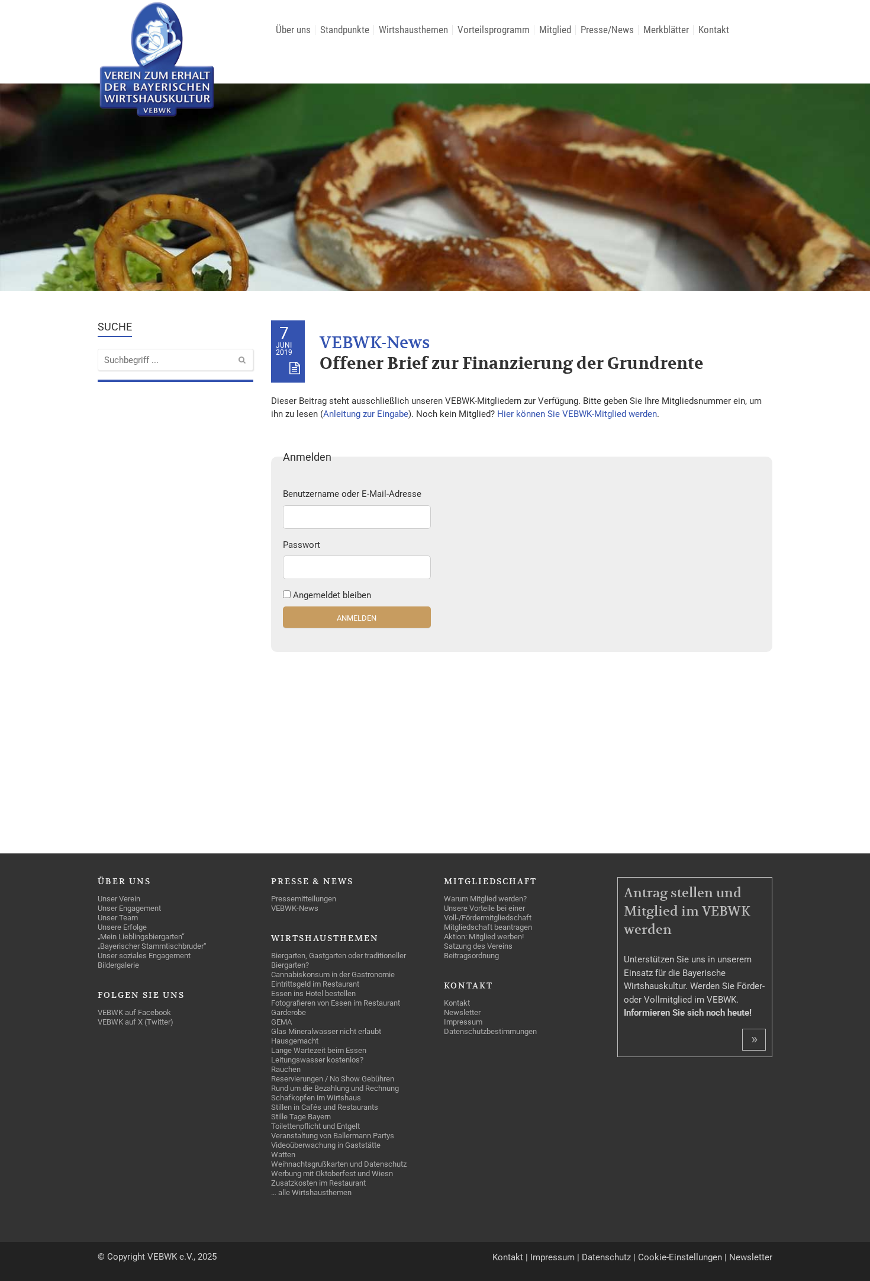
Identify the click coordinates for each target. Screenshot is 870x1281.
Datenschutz (606, 1257)
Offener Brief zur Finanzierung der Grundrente (511, 364)
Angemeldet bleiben (332, 595)
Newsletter (750, 1257)
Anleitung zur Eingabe (365, 414)
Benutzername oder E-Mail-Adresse (352, 494)
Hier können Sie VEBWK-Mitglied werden (577, 414)
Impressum (552, 1257)
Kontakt (507, 1257)
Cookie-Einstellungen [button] (680, 1257)
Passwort (301, 545)
